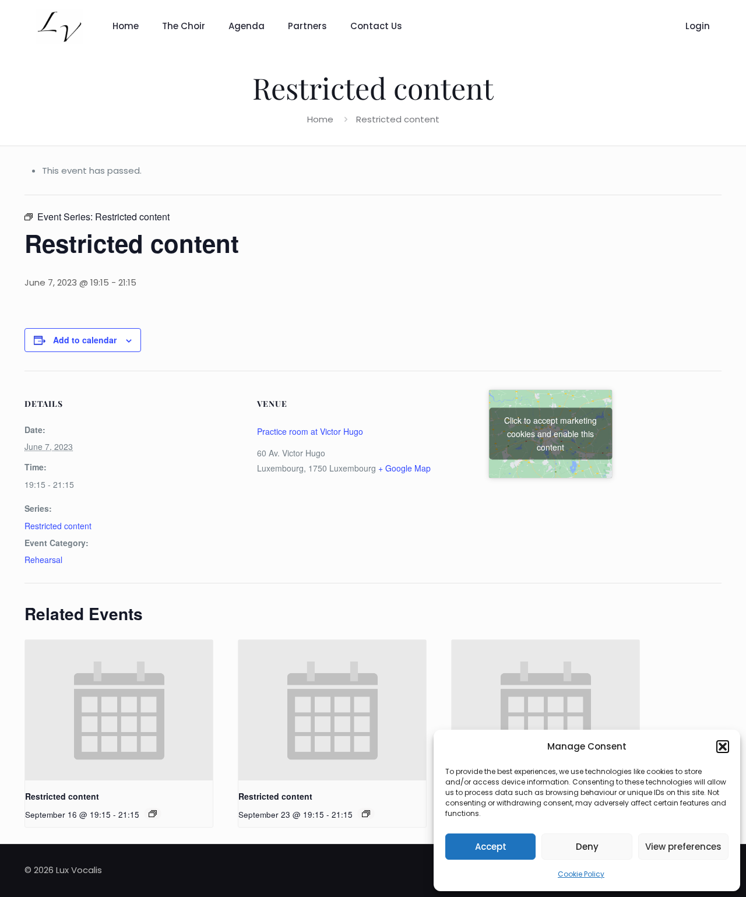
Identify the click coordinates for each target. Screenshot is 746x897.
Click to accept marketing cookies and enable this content (550, 433)
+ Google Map (404, 468)
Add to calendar (85, 340)
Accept (490, 846)
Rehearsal (43, 559)
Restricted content (58, 526)
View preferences (683, 846)
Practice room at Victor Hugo (310, 431)
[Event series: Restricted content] (153, 813)
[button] (723, 746)
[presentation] (119, 710)
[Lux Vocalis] (59, 26)
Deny (587, 846)
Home (320, 119)
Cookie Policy (581, 874)
